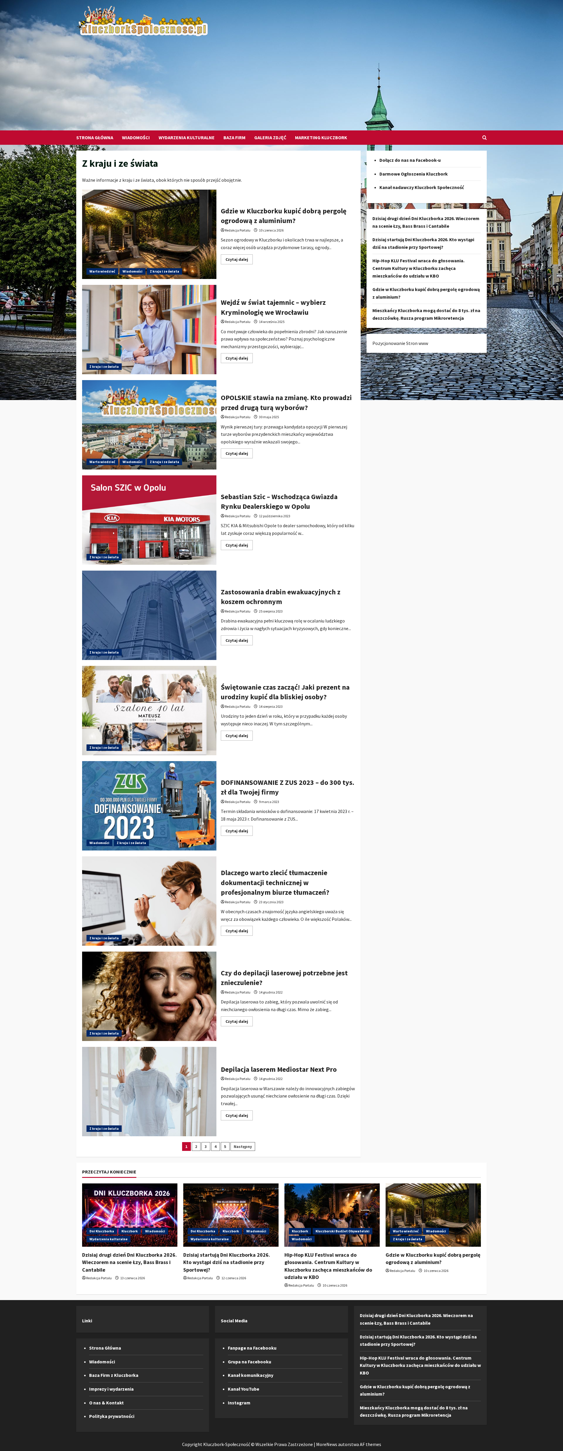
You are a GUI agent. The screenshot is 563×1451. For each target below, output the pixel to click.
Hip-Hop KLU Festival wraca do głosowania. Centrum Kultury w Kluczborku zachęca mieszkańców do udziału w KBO (418, 268)
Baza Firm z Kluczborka (113, 1375)
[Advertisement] (280, 81)
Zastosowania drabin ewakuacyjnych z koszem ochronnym (149, 615)
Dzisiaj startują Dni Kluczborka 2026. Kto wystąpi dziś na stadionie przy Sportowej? (226, 1262)
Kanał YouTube (243, 1389)
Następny (243, 1146)
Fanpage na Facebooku (252, 1348)
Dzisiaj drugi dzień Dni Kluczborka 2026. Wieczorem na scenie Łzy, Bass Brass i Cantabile (129, 1262)
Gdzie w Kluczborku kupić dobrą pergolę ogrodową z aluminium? (149, 234)
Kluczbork (129, 1231)
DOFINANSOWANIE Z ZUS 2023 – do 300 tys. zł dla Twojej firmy (149, 805)
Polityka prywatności (111, 1416)
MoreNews (326, 1444)
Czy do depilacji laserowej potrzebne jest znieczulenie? (149, 996)
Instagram (239, 1403)
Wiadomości (136, 137)
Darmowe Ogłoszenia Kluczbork (413, 174)
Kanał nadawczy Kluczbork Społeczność (421, 187)
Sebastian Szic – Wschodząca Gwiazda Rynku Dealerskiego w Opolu (149, 520)
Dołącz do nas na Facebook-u (410, 160)
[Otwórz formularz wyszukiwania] (484, 137)
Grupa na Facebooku (249, 1362)
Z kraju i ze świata (164, 271)
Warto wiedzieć (102, 271)
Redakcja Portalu (237, 230)
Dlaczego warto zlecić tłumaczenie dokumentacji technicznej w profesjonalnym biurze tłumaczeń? (149, 901)
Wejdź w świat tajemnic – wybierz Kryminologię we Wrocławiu (149, 329)
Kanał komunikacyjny (250, 1375)
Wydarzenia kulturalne (187, 137)
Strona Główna (94, 137)
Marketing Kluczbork (321, 137)
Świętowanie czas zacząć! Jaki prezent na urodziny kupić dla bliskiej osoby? (149, 710)
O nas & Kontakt (106, 1403)
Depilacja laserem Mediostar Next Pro (149, 1091)
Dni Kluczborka (101, 1231)
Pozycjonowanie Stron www (400, 343)
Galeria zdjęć (270, 137)
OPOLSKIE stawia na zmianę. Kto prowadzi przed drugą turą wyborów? (149, 425)
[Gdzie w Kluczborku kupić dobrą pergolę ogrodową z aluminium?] (433, 1215)
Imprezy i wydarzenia (111, 1389)
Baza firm (234, 137)
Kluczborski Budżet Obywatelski (342, 1231)
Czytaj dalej (239, 260)
